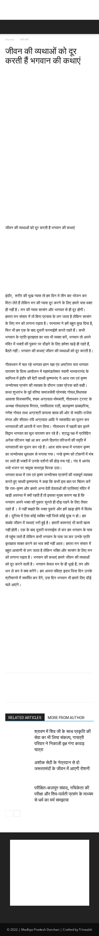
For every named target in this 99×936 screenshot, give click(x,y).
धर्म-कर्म (24, 39)
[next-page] (17, 813)
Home (9, 39)
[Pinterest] (35, 73)
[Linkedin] (59, 73)
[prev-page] (8, 813)
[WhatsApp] (47, 73)
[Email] (71, 73)
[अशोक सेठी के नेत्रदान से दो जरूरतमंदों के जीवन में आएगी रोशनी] (18, 769)
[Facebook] (10, 73)
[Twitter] (22, 73)
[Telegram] (83, 73)
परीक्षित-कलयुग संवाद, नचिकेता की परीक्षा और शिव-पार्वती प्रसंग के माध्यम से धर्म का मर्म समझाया (63, 794)
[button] (9, 27)
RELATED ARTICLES (24, 718)
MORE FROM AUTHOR (66, 718)
